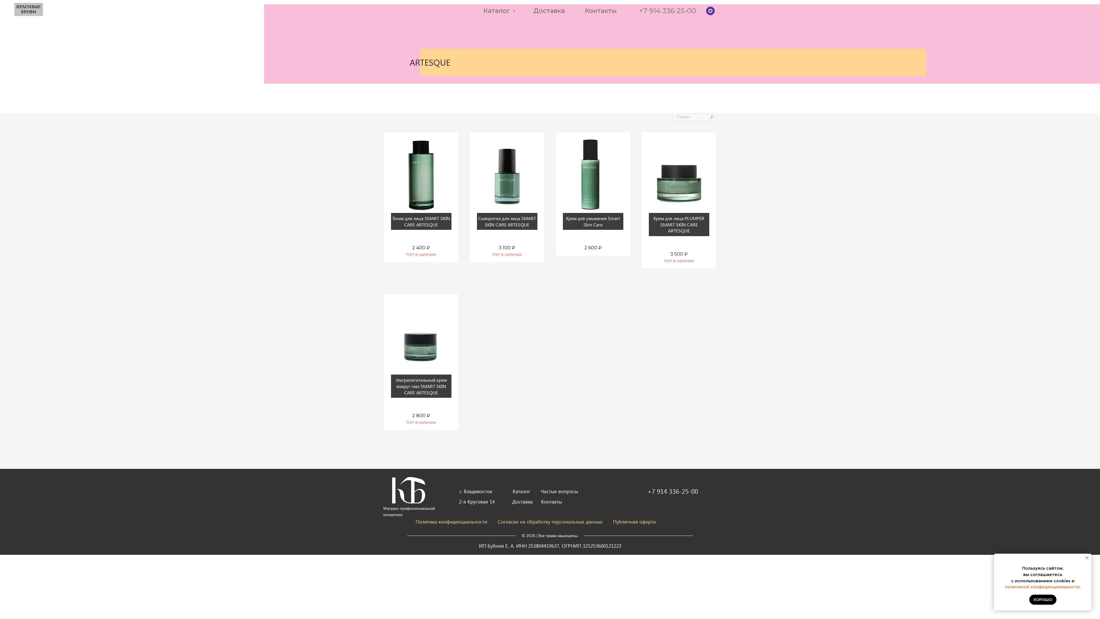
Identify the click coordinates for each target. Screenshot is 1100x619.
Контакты (601, 11)
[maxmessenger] (710, 11)
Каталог (498, 11)
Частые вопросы (559, 491)
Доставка (549, 11)
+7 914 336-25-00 (667, 11)
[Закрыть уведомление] (1087, 558)
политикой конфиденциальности (1042, 586)
